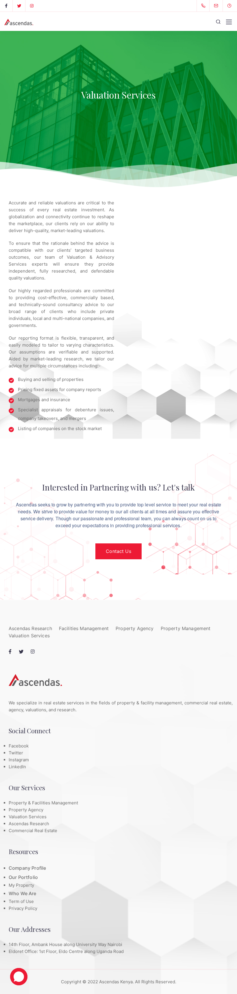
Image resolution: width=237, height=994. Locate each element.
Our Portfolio (23, 877)
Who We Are (22, 893)
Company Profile (27, 868)
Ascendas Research (30, 628)
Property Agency (134, 628)
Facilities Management (84, 628)
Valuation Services (29, 635)
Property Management (186, 628)
